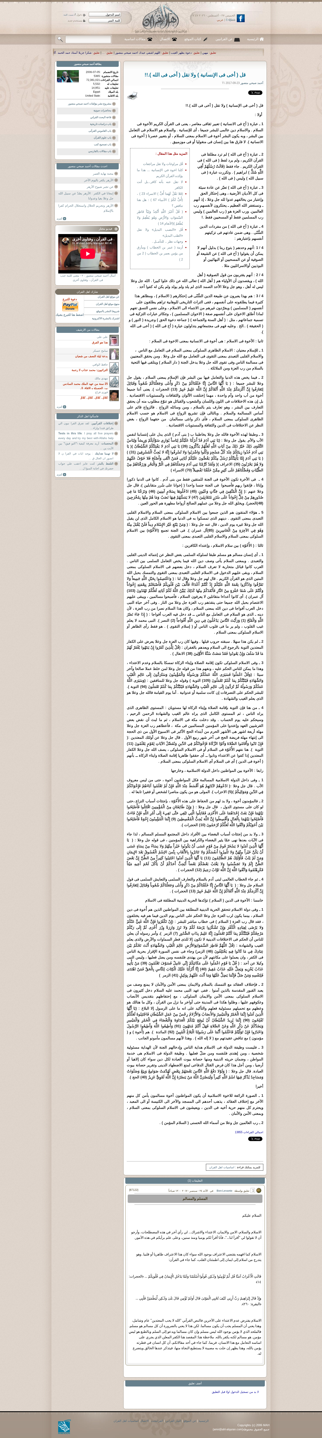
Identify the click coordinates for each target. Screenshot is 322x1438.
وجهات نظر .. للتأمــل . (167, 241)
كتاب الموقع (192, 39)
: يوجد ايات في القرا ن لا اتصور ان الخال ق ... (85, 456)
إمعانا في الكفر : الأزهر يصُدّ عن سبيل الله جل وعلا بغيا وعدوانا (85, 196)
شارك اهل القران (87, 291)
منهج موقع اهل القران (107, 303)
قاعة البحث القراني (100, 117)
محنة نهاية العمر (103, 173)
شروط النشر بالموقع (107, 311)
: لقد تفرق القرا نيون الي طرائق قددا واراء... (85, 426)
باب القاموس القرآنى (99, 130)
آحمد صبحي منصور (84, 64)
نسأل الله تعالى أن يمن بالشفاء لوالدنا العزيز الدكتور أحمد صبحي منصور (111, 52)
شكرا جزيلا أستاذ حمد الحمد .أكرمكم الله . (191, 52)
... (228, 52)
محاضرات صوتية (102, 110)
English (230, 19)
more (61, 218)
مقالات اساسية (134, 39)
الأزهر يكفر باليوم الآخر (98, 180)
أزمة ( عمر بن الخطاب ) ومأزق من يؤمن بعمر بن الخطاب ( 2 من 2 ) (160, 253)
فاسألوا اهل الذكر (87, 416)
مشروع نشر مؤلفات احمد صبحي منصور (89, 103)
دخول (79, 14)
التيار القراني (173, 1420)
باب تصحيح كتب (102, 144)
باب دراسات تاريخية (100, 124)
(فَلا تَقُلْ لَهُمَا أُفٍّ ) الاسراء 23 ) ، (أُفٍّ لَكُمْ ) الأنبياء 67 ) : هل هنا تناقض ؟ (160, 199)
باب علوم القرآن (102, 137)
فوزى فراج (101, 392)
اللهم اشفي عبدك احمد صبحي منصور (263, 52)
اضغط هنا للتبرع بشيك (70, 314)
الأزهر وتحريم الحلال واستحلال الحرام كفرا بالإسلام (85, 208)
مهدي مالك (101, 378)
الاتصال (165, 39)
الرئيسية (252, 39)
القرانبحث (157, 1420)
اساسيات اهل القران (221, 1167)
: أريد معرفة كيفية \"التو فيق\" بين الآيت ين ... (85, 446)
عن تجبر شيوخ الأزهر (100, 186)
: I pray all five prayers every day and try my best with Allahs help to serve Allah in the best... (85, 436)
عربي (220, 19)
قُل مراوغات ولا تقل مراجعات (163, 164)
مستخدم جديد (75, 20)
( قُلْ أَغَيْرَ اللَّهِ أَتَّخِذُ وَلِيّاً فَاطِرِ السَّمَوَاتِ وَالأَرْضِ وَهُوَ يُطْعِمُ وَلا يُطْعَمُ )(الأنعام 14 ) (160, 217)
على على (102, 337)
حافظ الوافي (100, 364)
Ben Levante (224, 1190)
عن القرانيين (224, 39)
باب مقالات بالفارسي (99, 151)
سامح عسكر (100, 350)
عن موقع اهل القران (108, 296)
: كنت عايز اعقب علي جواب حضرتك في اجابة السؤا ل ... (85, 466)
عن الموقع (190, 1420)
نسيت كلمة (69, 15)
